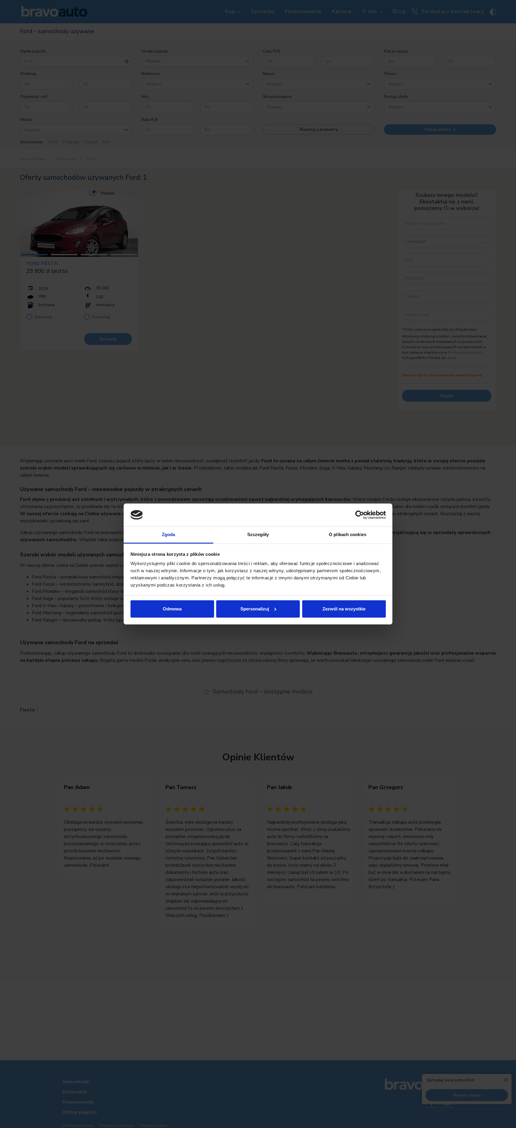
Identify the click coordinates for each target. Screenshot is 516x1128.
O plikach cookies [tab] (347, 534)
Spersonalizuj (254, 608)
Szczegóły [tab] (258, 534)
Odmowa (172, 608)
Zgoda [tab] (168, 534)
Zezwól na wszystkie (344, 608)
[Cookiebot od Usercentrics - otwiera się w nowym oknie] (360, 514)
